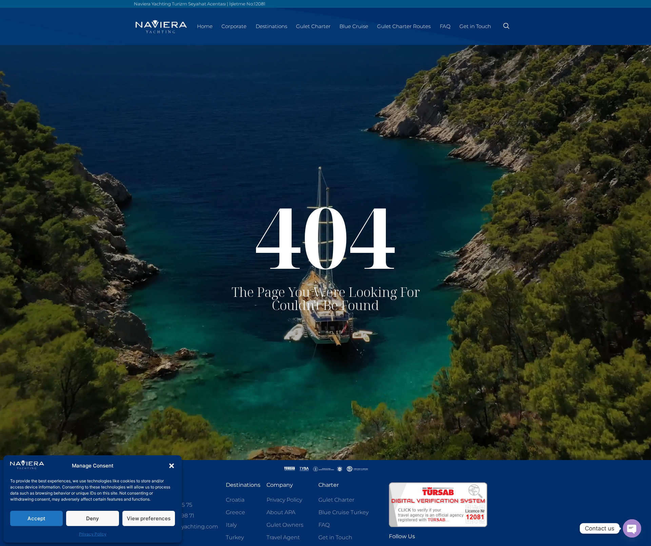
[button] (171, 465)
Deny (92, 518)
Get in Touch (475, 26)
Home (205, 26)
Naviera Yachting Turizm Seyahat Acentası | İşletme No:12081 (199, 3)
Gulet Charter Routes (404, 26)
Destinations (271, 26)
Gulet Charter (313, 26)
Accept (36, 518)
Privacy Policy (92, 534)
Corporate (233, 26)
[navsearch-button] (506, 26)
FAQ (445, 26)
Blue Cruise (353, 26)
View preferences (149, 518)
